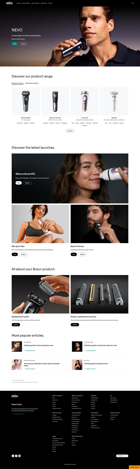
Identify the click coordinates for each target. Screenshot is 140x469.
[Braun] (9, 3)
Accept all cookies (123, 387)
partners (33, 390)
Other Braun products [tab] (31, 83)
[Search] (133, 3)
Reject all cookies (123, 392)
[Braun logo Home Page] (9, 3)
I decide (123, 396)
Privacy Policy (29, 394)
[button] (18, 3)
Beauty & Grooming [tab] (17, 83)
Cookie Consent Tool (14, 396)
